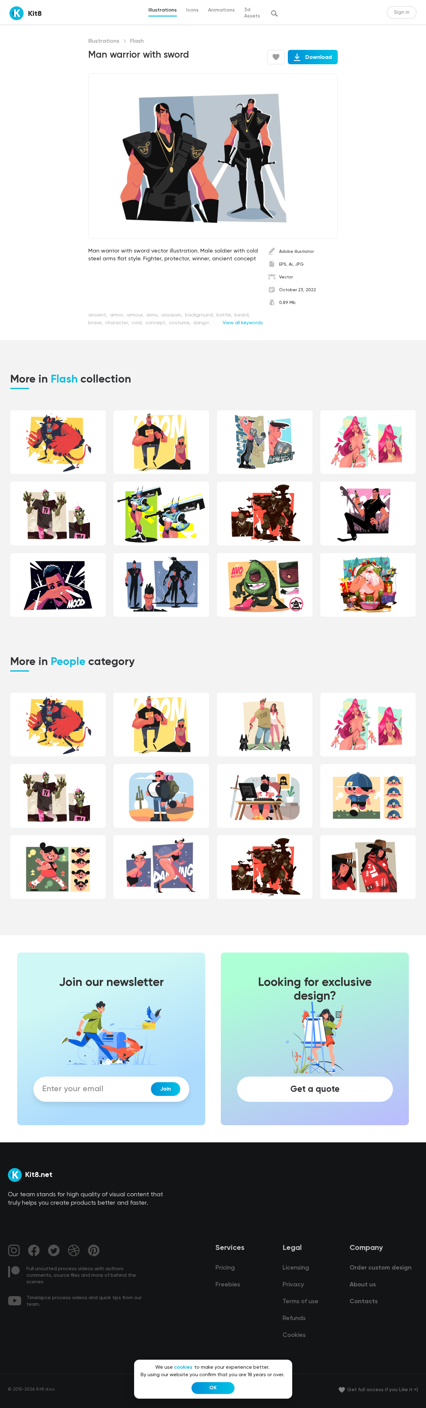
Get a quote (315, 1089)
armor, (117, 315)
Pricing (225, 1268)
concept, (156, 323)
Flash (137, 41)
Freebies (227, 1285)
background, (200, 315)
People (68, 662)
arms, (153, 315)
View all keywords (243, 323)
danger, (202, 323)
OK (213, 1388)
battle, (224, 315)
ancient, (98, 315)
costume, (180, 323)
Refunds (294, 1318)
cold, (138, 323)
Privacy (293, 1285)
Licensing (296, 1268)
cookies (183, 1367)
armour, (136, 315)
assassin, (172, 315)
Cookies (294, 1335)
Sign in (401, 12)
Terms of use (300, 1302)
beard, (242, 315)
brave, (96, 323)
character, (117, 323)
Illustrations (103, 41)
